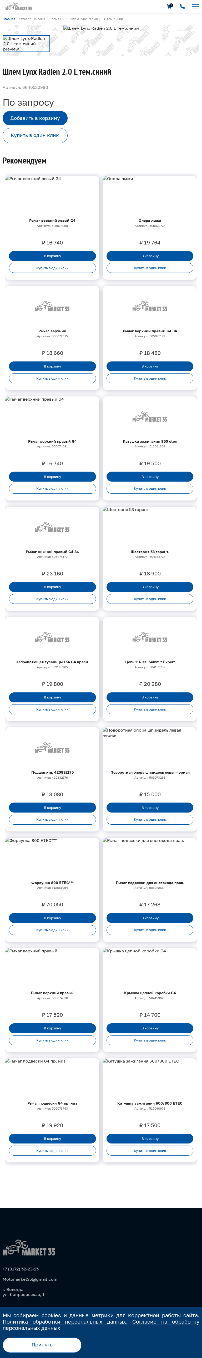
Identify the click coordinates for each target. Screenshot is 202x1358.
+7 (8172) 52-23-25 (21, 1269)
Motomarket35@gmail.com (30, 1279)
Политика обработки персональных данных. (65, 1321)
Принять (42, 1344)
